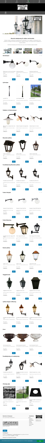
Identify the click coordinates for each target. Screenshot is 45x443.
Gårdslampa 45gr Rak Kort (33, 71)
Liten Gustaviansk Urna (7, 345)
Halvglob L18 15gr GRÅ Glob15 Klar (35, 208)
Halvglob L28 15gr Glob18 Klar (21, 208)
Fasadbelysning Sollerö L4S (33, 180)
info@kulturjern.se (38, 420)
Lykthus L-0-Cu (5, 263)
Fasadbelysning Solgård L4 (20, 180)
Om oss (30, 425)
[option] (9, 69)
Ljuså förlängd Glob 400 (20, 98)
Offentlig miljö (31, 420)
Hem (30, 417)
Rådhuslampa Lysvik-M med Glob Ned (9, 71)
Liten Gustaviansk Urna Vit (33, 345)
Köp (14, 79)
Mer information (30, 440)
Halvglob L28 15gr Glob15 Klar (8, 208)
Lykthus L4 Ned (18, 153)
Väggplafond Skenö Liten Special (34, 290)
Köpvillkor (30, 422)
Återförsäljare (31, 424)
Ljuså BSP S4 (5, 98)
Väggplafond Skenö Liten (20, 290)
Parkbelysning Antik (19, 399)
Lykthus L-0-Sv (18, 263)
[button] (28, 417)
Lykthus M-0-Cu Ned (32, 263)
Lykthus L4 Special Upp (33, 153)
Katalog (30, 421)
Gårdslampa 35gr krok (19, 71)
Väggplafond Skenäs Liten (7, 290)
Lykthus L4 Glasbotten (6, 153)
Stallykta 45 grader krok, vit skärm (34, 372)
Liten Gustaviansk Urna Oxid (20, 345)
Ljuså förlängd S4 (32, 98)
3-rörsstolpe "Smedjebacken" (7, 399)
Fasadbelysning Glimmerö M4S (8, 180)
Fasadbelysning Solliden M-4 (7, 372)
